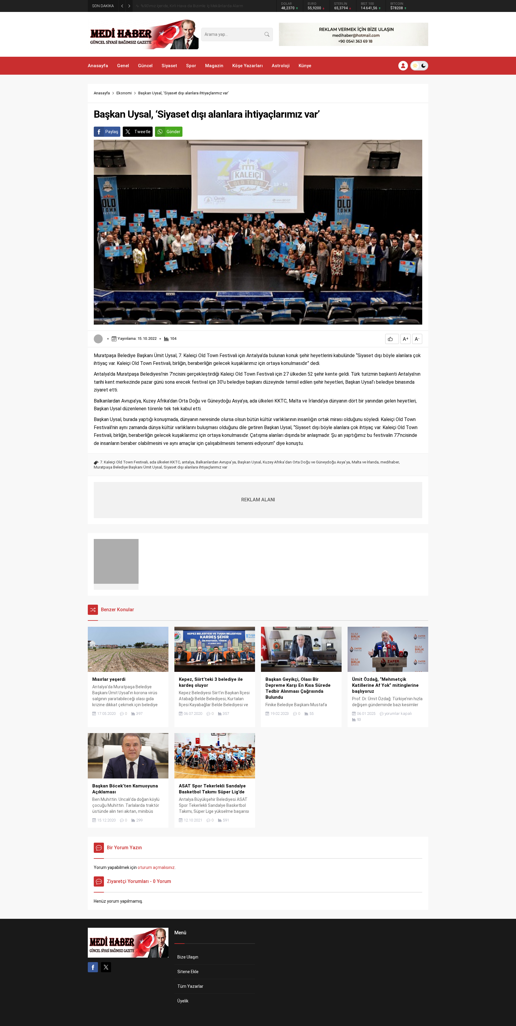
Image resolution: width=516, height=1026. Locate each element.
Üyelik (182, 1001)
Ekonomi (124, 93)
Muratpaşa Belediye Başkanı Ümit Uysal (128, 467)
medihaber (389, 462)
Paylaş (111, 131)
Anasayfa (102, 93)
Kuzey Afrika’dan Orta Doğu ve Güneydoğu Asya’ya (306, 462)
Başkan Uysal (249, 462)
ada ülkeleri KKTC (165, 462)
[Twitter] (106, 967)
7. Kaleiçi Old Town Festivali (124, 462)
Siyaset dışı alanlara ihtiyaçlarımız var (195, 467)
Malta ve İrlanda (365, 462)
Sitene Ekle (188, 971)
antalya (188, 462)
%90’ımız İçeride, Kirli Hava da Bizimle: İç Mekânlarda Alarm (192, 6)
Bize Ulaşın (187, 957)
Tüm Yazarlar (190, 986)
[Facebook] (93, 967)
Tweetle (142, 131)
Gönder (173, 131)
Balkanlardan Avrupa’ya (216, 462)
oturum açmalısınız (156, 867)
